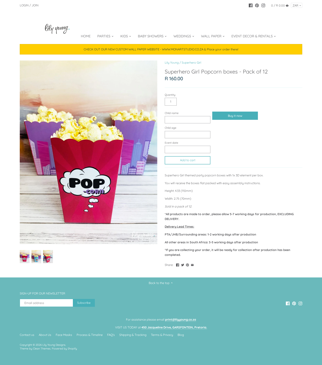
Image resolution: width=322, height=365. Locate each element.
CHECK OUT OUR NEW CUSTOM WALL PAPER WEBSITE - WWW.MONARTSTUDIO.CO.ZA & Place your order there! (161, 49)
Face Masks (64, 335)
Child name (172, 113)
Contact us (27, 335)
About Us (45, 335)
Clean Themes (41, 348)
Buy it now (235, 116)
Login (24, 5)
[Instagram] (263, 5)
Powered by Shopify (64, 348)
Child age (170, 128)
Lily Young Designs (53, 345)
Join (35, 5)
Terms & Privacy (162, 335)
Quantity (170, 94)
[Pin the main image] (187, 264)
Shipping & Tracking (132, 335)
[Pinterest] (257, 5)
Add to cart (187, 160)
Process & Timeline (90, 335)
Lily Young (172, 62)
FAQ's (111, 335)
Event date (171, 142)
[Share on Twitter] (182, 264)
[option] (25, 256)
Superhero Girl (191, 62)
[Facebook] (250, 5)
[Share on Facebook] (177, 264)
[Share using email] (192, 264)
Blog (181, 335)
